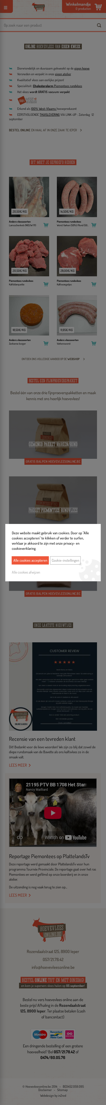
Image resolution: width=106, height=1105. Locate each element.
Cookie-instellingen (65, 560)
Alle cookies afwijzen (26, 572)
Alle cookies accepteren (30, 560)
